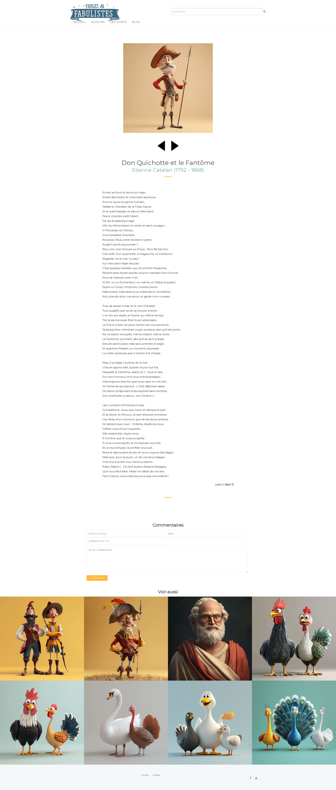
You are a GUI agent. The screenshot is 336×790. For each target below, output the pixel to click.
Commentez (97, 578)
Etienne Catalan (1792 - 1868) (168, 170)
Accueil (80, 22)
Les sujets (118, 22)
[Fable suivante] (174, 145)
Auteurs (98, 22)
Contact (156, 775)
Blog (136, 22)
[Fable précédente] (161, 145)
